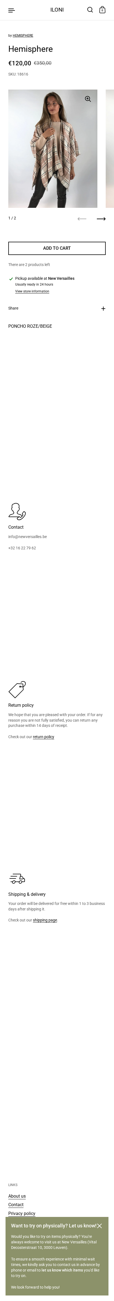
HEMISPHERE (23, 35)
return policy (43, 737)
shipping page (45, 920)
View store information (32, 291)
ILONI (57, 9)
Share (13, 308)
